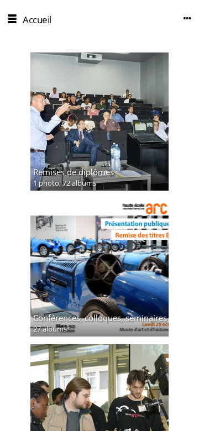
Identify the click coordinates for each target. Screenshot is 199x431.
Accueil (37, 19)
